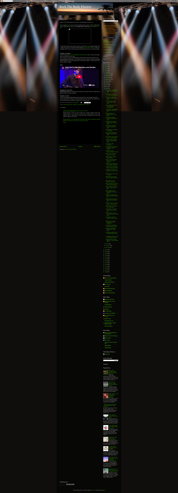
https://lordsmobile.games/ (69, 110)
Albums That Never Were (110, 277)
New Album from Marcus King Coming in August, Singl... (111, 122)
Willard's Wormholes (109, 282)
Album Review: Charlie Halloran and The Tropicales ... (111, 222)
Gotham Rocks (108, 280)
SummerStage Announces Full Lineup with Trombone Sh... (111, 106)
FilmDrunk (107, 354)
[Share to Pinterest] (90, 102)
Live (78, 104)
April (107, 88)
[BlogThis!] (86, 102)
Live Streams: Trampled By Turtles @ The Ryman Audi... (112, 91)
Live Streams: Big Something (109, 144)
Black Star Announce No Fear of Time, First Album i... (112, 177)
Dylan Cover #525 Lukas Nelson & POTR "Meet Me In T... (112, 196)
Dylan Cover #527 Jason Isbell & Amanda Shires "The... (111, 133)
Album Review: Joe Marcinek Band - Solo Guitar (111, 114)
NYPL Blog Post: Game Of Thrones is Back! (113, 416)
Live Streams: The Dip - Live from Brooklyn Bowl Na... (112, 237)
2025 (106, 66)
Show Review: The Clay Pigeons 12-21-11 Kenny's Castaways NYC (113, 459)
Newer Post (63, 146)
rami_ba (93, 490)
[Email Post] (81, 102)
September (108, 79)
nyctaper (107, 309)
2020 (106, 251)
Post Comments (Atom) (71, 149)
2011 (106, 268)
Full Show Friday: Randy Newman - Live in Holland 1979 (112, 240)
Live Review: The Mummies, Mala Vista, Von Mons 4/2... (112, 110)
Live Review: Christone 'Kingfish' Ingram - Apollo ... (112, 218)
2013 (106, 264)
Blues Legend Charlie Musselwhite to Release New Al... (111, 192)
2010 (106, 269)
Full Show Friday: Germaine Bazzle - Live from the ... (112, 204)
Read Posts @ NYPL (107, 52)
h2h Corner (107, 340)
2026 (106, 64)
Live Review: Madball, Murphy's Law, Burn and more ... (111, 118)
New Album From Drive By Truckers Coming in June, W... (112, 170)
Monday (68, 25)
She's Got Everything (110, 292)
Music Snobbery (108, 326)
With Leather (108, 338)
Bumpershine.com (109, 320)
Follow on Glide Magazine (109, 44)
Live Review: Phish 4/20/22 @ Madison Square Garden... (112, 147)
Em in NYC (107, 286)
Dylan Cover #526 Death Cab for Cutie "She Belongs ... (111, 160)
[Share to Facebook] (88, 102)
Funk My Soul (108, 304)
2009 (106, 271)
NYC (85, 104)
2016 (106, 258)
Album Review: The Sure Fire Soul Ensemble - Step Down (112, 214)
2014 (106, 262)
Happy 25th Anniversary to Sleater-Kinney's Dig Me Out (111, 200)
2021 (106, 249)
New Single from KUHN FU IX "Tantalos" (111, 130)
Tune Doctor (108, 284)
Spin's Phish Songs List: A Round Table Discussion (113, 426)
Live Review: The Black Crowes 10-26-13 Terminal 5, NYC (113, 470)
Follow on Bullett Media (108, 49)
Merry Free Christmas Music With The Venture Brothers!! (113, 372)
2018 (106, 255)
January (108, 247)
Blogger (103, 490)
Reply (64, 122)
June (107, 84)
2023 (106, 70)
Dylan (64, 104)
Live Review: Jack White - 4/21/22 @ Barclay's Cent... (111, 126)
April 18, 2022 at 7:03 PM (81, 110)
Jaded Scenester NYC (110, 288)
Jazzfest (74, 104)
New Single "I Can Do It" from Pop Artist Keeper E (112, 95)
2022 (106, 72)
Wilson (107, 59)
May (107, 86)
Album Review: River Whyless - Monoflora (111, 181)
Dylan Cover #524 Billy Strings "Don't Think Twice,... (111, 229)
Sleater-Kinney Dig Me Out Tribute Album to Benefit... (112, 164)
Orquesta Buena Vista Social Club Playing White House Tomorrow (110, 405)
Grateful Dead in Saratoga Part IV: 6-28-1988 (113, 447)
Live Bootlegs (108, 311)
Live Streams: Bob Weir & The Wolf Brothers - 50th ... (112, 233)
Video (88, 104)
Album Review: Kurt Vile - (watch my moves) (111, 154)
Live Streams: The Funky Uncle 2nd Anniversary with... (111, 210)
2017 (106, 257)
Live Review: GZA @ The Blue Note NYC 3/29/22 (111, 226)
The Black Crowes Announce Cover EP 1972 (112, 151)
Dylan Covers (69, 104)
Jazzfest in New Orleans (88, 47)
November (108, 75)
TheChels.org (108, 347)
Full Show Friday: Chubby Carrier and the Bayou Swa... (111, 140)
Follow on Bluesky (107, 47)
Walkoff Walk (108, 345)
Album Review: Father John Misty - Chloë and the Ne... (112, 187)
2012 (106, 266)
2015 (106, 260)
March (107, 243)
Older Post (97, 146)
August (107, 81)
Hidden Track (108, 318)
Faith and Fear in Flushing (111, 335)
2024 (106, 68)
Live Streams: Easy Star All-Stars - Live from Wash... (112, 137)
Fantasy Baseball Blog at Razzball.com (111, 333)
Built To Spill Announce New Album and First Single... (112, 184)
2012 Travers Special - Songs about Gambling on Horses (113, 384)
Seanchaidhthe (108, 290)
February (108, 245)
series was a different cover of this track (78, 54)
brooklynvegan (108, 306)
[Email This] (84, 102)
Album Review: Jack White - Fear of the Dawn (112, 206)
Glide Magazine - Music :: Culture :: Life (111, 323)
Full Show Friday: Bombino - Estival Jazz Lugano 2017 (112, 167)
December (108, 73)
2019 (106, 253)
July (107, 82)
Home (80, 146)
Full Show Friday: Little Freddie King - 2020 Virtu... (111, 102)
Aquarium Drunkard (109, 299)
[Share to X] (87, 102)
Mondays (81, 104)
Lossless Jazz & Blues (110, 313)
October (108, 77)
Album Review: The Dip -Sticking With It (111, 157)
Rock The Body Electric (75, 6)
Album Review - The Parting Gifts (113, 395)
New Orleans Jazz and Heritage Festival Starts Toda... (111, 98)
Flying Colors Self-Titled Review (113, 438)
